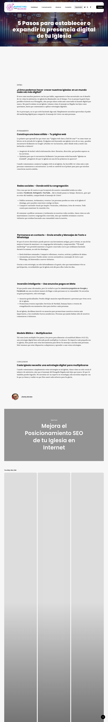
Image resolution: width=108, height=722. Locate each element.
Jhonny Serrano (43, 42)
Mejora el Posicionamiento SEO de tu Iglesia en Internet (54, 435)
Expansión (54, 17)
